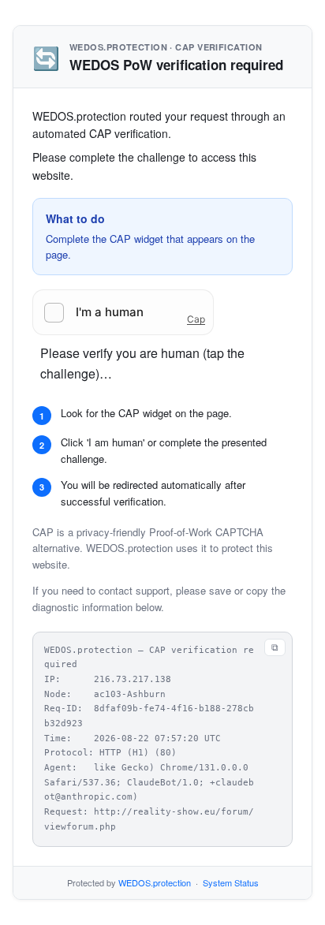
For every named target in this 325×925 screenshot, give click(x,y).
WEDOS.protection (154, 882)
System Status (231, 882)
